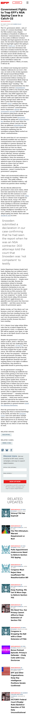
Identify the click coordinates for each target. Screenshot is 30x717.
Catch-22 (12, 46)
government (5, 111)
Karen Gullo (17, 24)
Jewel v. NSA (6, 443)
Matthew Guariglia (17, 527)
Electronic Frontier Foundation (5, 3)
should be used (6, 215)
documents (21, 117)
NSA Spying (6, 434)
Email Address (7, 473)
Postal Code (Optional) (9, 467)
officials (16, 109)
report (10, 103)
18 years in (18, 345)
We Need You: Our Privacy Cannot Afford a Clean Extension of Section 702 (19, 615)
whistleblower (20, 88)
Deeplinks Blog (15, 509)
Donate (17, 2)
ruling (27, 196)
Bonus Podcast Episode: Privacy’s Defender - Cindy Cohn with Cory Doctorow (19, 655)
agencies (12, 111)
